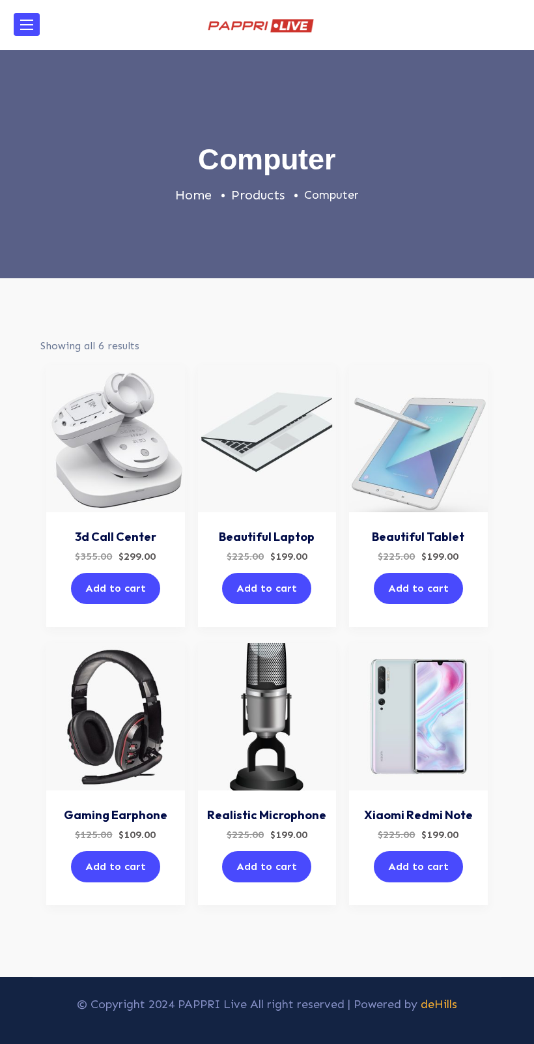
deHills (439, 1004)
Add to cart (115, 588)
